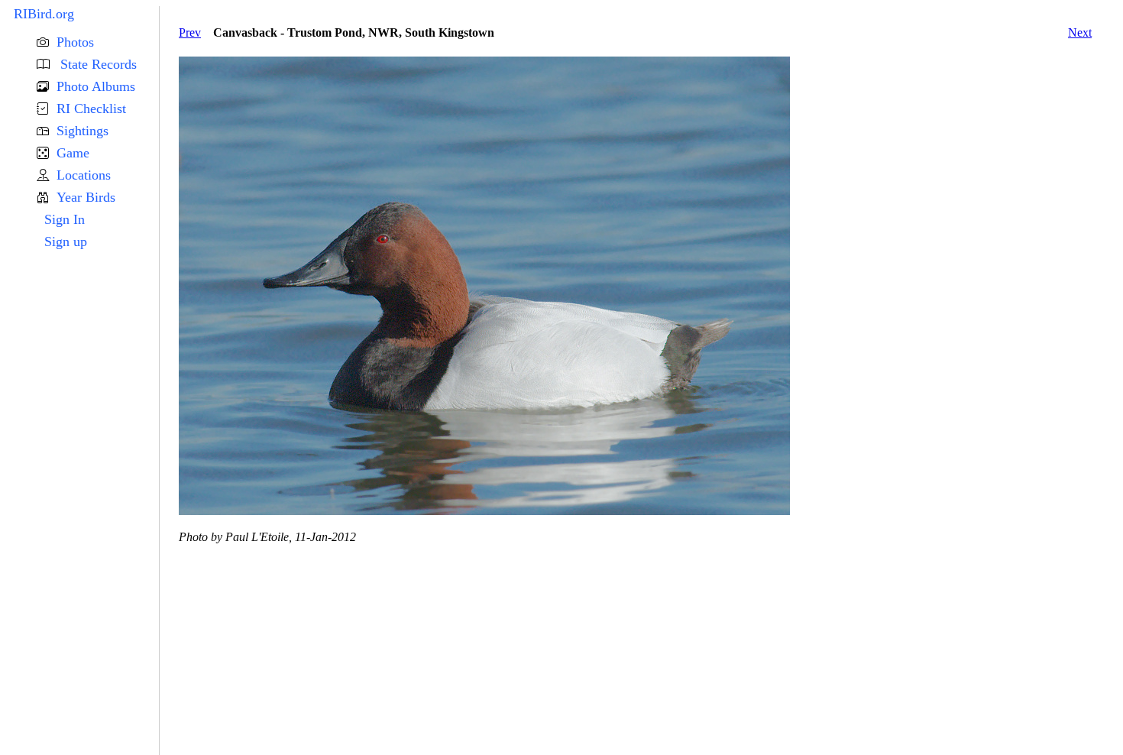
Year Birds (86, 197)
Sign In (64, 219)
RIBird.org (44, 13)
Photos (75, 42)
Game (73, 152)
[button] (98, 42)
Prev (190, 32)
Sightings (82, 130)
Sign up (65, 241)
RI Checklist (91, 108)
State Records (97, 64)
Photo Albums (96, 86)
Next (1080, 32)
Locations (84, 175)
